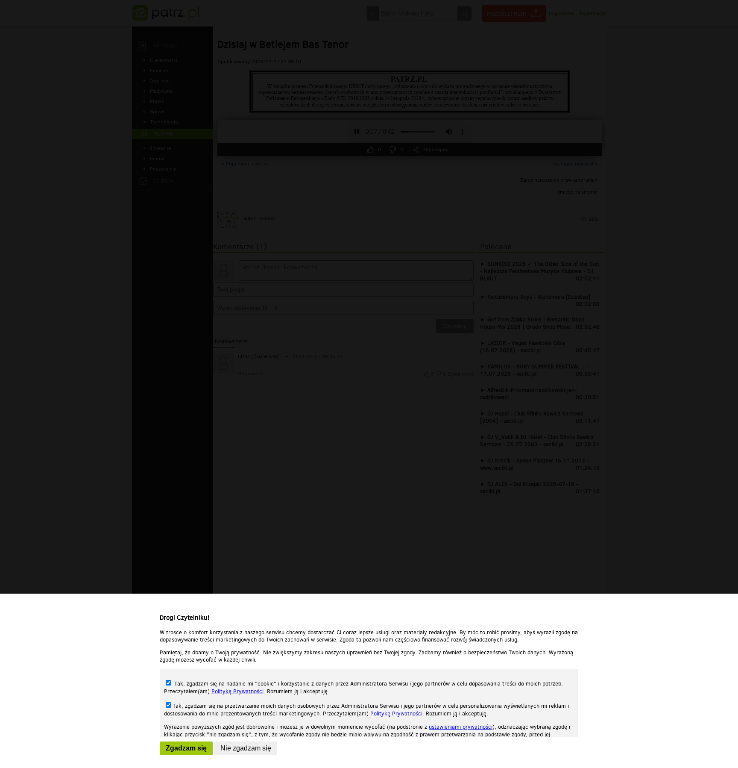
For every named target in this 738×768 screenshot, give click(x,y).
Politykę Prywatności (237, 691)
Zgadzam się (186, 748)
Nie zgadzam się (245, 748)
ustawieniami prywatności (460, 726)
